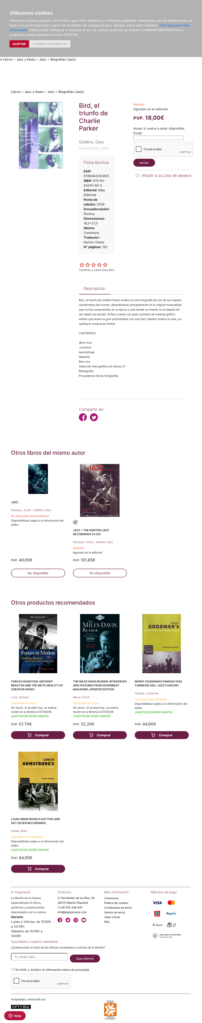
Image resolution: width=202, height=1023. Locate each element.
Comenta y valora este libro (96, 270)
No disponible (38, 573)
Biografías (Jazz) (63, 59)
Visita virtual (112, 917)
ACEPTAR (19, 44)
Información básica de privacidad (67, 969)
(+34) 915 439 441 (70, 907)
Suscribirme (85, 958)
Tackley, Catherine (147, 693)
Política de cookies (116, 902)
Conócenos (111, 898)
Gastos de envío (114, 912)
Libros (7, 59)
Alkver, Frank (81, 697)
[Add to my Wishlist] (137, 176)
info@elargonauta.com (72, 912)
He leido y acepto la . (52, 970)
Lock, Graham (20, 697)
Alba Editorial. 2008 (94, 148)
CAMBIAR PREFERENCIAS (50, 44)
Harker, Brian (19, 831)
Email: (137, 133)
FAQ (106, 921)
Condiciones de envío (118, 907)
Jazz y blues (25, 59)
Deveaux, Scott (21, 510)
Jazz (42, 59)
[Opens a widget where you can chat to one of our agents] (15, 1016)
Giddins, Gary (42, 510)
